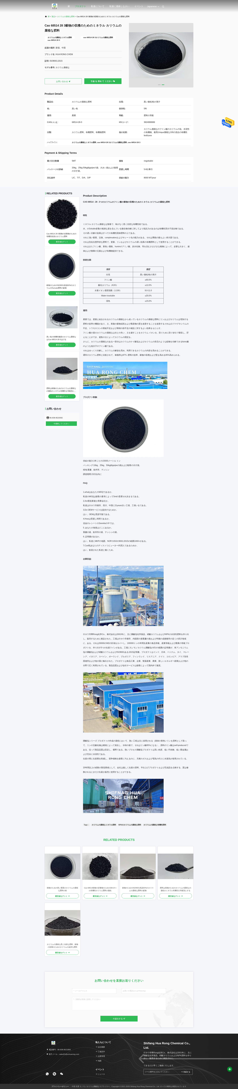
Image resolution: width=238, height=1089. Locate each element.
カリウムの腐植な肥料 (65, 16)
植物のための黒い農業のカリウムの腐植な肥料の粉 (62, 889)
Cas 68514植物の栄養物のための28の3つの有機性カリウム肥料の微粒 (100, 889)
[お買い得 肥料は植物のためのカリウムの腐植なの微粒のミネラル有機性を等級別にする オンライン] (61, 368)
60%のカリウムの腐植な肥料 (130, 825)
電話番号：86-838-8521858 (59, 1050)
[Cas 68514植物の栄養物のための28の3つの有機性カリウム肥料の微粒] (100, 866)
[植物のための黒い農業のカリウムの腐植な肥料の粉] (62, 866)
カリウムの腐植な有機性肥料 (155, 825)
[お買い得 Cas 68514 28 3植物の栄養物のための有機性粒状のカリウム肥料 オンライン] (61, 214)
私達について (97, 6)
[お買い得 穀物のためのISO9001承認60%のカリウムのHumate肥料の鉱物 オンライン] (61, 265)
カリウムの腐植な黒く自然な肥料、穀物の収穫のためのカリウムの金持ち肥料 (62, 945)
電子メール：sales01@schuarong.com (63, 1054)
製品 (53, 16)
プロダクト (80, 6)
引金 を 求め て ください (102, 81)
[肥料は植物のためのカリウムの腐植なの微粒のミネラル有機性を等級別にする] (175, 866)
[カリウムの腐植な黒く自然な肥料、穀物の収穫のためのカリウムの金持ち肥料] (62, 923)
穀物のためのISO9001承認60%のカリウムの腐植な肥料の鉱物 (137, 889)
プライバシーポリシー (60, 1086)
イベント (138, 6)
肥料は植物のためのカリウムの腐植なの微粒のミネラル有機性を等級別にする (61, 391)
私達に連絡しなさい (119, 6)
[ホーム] (54, 6)
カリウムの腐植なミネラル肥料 (104, 825)
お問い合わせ (62, 81)
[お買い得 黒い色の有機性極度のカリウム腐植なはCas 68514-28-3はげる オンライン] (61, 317)
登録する (186, 1072)
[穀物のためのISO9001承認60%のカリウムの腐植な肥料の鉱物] (138, 866)
